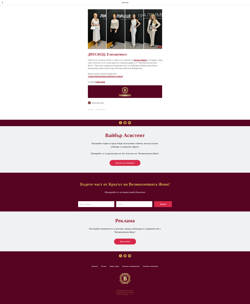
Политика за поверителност (131, 266)
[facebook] (120, 122)
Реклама (103, 266)
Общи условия (114, 266)
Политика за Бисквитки (150, 266)
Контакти (95, 266)
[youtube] (129, 122)
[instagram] (125, 122)
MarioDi (131, 294)
